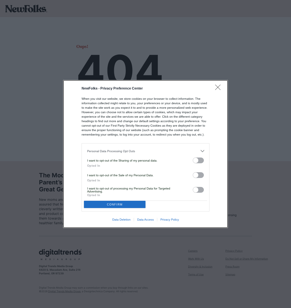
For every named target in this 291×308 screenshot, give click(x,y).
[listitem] (145, 151)
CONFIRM (115, 204)
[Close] (219, 89)
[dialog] (145, 154)
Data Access (145, 219)
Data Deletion (121, 219)
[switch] (198, 160)
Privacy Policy (169, 219)
